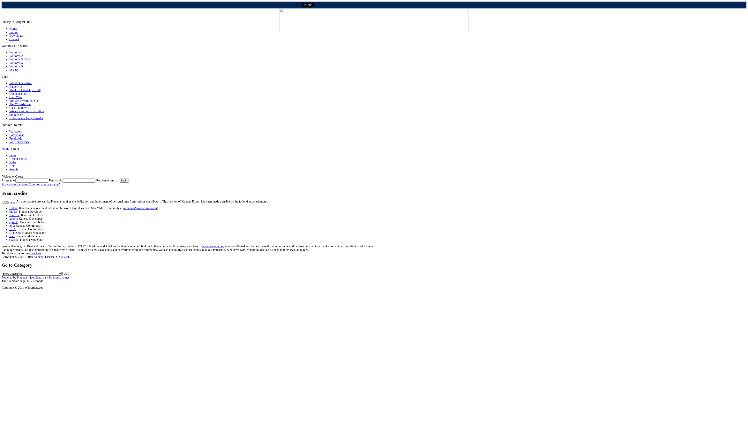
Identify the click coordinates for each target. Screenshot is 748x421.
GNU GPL (63, 256)
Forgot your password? (16, 184)
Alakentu (15, 232)
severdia (14, 215)
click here (35, 253)
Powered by (9, 277)
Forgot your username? (45, 184)
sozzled (14, 239)
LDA (12, 229)
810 (11, 225)
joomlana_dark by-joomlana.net (49, 277)
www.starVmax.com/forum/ (140, 208)
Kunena (38, 256)
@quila (13, 222)
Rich (12, 236)
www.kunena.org (213, 246)
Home (5, 148)
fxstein (13, 208)
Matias (13, 211)
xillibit (13, 218)
